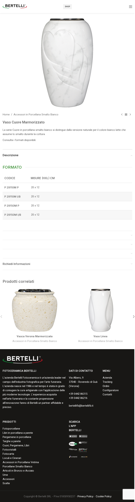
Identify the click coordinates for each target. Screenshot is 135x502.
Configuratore (111, 390)
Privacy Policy (85, 496)
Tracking (107, 381)
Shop (67, 6)
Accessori (8, 479)
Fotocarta (8, 453)
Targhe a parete (12, 441)
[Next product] (130, 114)
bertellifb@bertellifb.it (81, 405)
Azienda (107, 377)
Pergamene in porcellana (17, 437)
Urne (5, 474)
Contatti (107, 394)
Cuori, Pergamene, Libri (16, 445)
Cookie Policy (103, 496)
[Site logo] (15, 6)
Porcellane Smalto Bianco (17, 466)
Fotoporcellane (11, 428)
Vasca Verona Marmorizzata (35, 336)
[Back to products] (126, 114)
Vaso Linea (100, 336)
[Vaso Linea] (100, 310)
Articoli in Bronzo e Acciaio (18, 470)
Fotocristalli (9, 449)
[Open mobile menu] (130, 6)
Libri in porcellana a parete (18, 432)
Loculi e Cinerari (12, 458)
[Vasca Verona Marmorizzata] (35, 310)
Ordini (106, 386)
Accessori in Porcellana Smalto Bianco (36, 114)
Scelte (6, 483)
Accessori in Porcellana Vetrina (21, 462)
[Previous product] (122, 114)
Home (6, 114)
